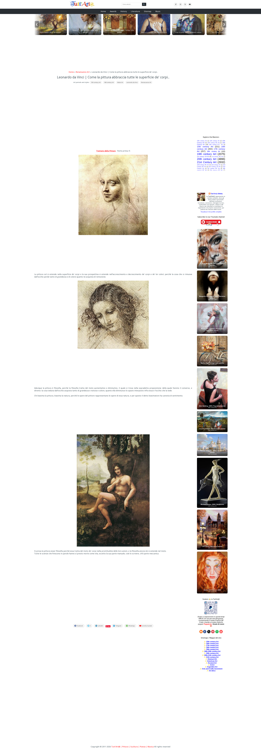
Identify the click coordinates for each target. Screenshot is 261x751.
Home (103, 11)
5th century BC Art (216, 170)
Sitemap (147, 11)
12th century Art (215, 141)
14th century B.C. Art (216, 144)
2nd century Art (216, 165)
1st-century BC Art (217, 156)
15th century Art (96, 82)
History (123, 11)
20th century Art (206, 159)
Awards (113, 11)
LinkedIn (100, 626)
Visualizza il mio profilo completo (211, 212)
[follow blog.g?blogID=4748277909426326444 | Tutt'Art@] (201, 633)
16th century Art (109, 82)
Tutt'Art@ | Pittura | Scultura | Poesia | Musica (132, 746)
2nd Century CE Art (214, 166)
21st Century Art (206, 162)
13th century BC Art (213, 142)
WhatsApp (131, 626)
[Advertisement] (130, 53)
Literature (135, 11)
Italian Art (120, 82)
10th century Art (202, 141)
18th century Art (213, 151)
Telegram (118, 626)
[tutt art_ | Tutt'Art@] (213, 633)
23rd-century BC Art (203, 165)
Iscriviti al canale (147, 626)
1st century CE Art (203, 156)
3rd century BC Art (213, 168)
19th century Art (206, 154)
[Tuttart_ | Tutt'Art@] (208, 633)
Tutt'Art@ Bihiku (217, 194)
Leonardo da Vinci (132, 82)
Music (157, 11)
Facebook (80, 626)
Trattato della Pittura (106, 151)
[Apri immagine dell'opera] (113, 234)
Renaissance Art (83, 72)
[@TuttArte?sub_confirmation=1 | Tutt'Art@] (211, 225)
